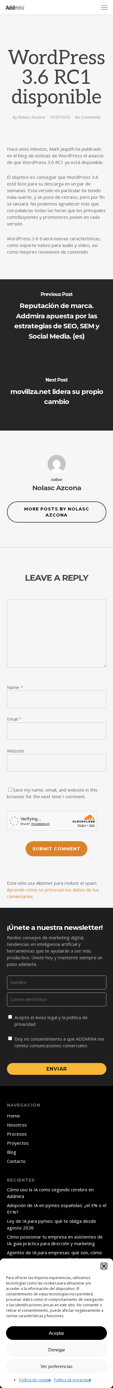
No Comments (88, 117)
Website (15, 751)
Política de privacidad (72, 1380)
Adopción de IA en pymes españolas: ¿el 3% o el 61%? (56, 1208)
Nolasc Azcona (31, 117)
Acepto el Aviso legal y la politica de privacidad (51, 1020)
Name (15, 687)
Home (13, 1116)
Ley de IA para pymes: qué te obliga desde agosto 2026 (51, 1224)
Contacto (16, 1161)
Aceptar (56, 1333)
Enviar (56, 1069)
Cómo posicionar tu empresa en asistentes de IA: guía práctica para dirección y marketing (55, 1240)
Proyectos (18, 1143)
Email (14, 719)
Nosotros (17, 1125)
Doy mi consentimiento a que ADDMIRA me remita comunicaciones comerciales (59, 1042)
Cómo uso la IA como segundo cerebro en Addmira (50, 1192)
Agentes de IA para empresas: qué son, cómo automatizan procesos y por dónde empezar (54, 1255)
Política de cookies (35, 1380)
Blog (11, 1152)
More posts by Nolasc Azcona (56, 512)
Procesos (17, 1134)
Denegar (56, 1349)
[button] (104, 1266)
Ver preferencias (56, 1366)
